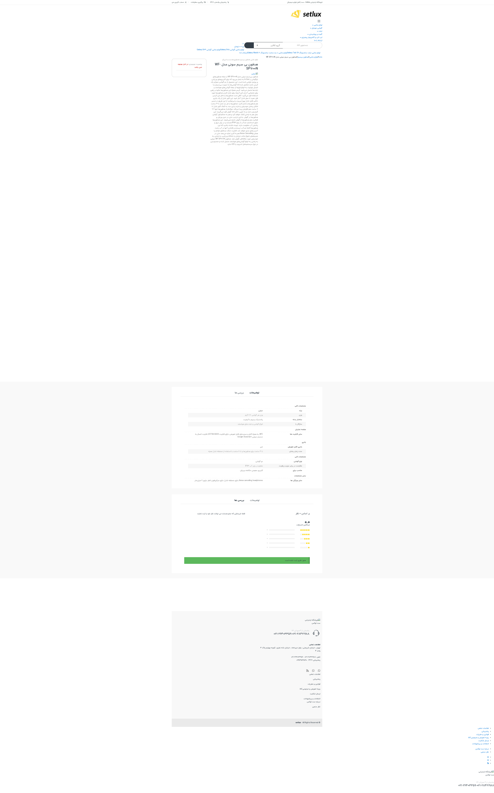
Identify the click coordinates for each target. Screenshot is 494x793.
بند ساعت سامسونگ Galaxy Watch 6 (262, 53)
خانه (320, 57)
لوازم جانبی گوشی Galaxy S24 (208, 50)
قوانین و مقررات (314, 684)
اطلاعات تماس (314, 674)
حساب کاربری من (178, 2)
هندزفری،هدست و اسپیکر (231, 60)
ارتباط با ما (318, 40)
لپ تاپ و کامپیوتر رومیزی (312, 37)
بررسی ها (239, 393)
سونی (260, 410)
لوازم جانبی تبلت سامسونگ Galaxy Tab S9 (303, 53)
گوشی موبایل (317, 28)
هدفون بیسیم (303, 57)
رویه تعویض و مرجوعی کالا (310, 689)
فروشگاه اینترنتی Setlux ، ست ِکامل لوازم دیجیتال (304, 2)
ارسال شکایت (315, 694)
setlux (298, 722)
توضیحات (254, 393)
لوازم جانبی (318, 25)
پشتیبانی (316, 679)
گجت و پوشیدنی (315, 34)
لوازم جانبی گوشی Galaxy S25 (232, 50)
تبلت (320, 31)
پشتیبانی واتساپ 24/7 (218, 2)
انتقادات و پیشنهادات (312, 699)
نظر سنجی (316, 707)
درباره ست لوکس (313, 702)
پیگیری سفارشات (197, 2)
